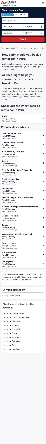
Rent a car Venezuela (11, 337)
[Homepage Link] (8, 2)
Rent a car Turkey (10, 345)
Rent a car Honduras (11, 349)
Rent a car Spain (9, 333)
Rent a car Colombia (11, 321)
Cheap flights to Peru (11, 295)
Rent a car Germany (11, 341)
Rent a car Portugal (10, 325)
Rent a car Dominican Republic (15, 317)
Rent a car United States (13, 313)
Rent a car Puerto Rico (12, 329)
